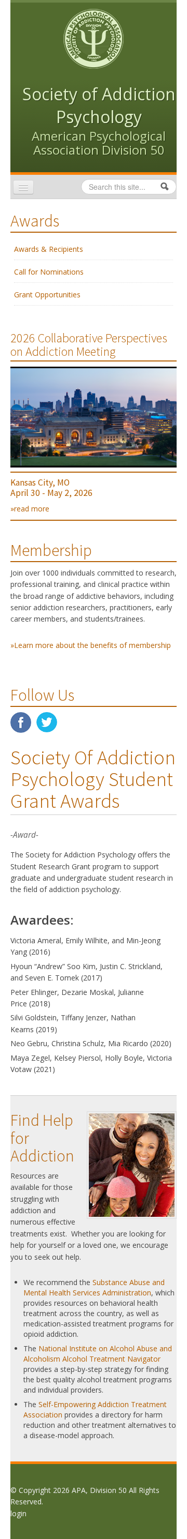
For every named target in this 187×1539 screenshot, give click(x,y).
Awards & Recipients (48, 249)
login (18, 1513)
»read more (29, 509)
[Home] (93, 38)
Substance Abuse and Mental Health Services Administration (94, 1287)
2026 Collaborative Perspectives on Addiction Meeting (88, 344)
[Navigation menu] (23, 187)
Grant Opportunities (47, 294)
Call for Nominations (49, 272)
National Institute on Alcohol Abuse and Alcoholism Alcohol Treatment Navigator (97, 1354)
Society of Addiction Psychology (99, 105)
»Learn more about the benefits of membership (90, 645)
